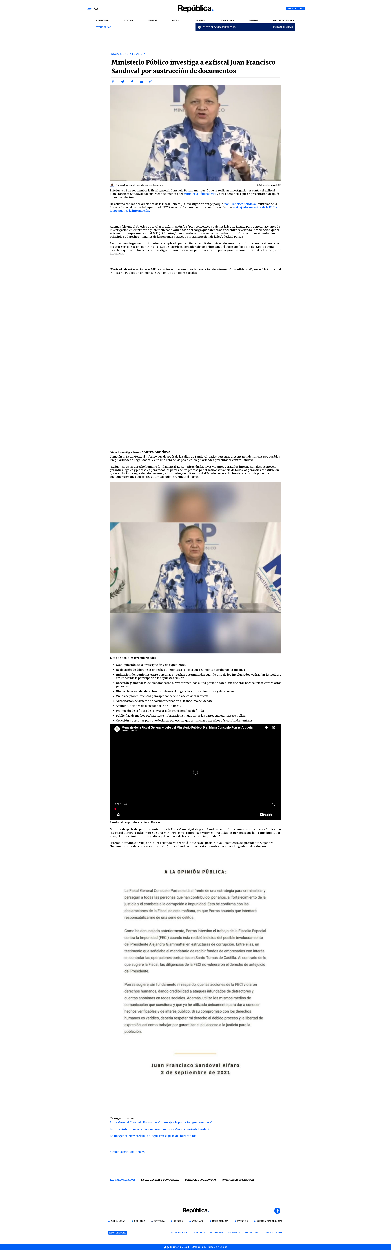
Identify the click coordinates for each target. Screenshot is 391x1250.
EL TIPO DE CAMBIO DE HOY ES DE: (219, 27)
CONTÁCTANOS (274, 1232)
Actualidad (118, 1221)
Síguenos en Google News (127, 1152)
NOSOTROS (216, 1232)
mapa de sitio (180, 1232)
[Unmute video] (195, 772)
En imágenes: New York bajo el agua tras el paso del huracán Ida (153, 1136)
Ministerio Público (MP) (199, 194)
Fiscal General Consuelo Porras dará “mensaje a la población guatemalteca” (161, 1122)
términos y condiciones (244, 1232)
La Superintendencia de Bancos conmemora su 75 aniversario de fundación (161, 1129)
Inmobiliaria (220, 1221)
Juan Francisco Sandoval (240, 204)
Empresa (159, 1221)
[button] (113, 81)
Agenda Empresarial (270, 1221)
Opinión (178, 1221)
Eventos (242, 1221)
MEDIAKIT (199, 1232)
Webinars (198, 1221)
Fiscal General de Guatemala (160, 1179)
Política (139, 1221)
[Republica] (195, 9)
